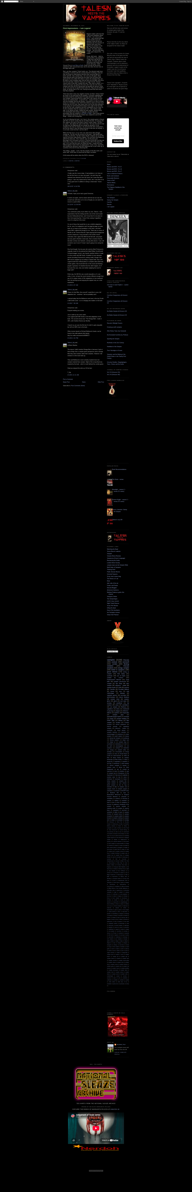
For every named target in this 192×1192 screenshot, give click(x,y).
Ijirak (128, 868)
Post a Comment (68, 379)
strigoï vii (112, 742)
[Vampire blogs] (118, 643)
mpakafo (111, 927)
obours (108, 933)
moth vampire (111, 843)
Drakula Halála (110, 864)
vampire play (124, 853)
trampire (123, 946)
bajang (119, 896)
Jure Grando (122, 783)
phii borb (111, 935)
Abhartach (111, 822)
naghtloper (111, 929)
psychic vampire (121, 806)
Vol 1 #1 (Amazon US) (113, 372)
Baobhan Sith (114, 792)
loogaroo (120, 921)
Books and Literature (113, 176)
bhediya (125, 896)
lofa (115, 921)
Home (84, 382)
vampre (118, 976)
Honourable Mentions (113, 178)
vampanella (124, 952)
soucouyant (109, 849)
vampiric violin (124, 974)
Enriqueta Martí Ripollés (119, 866)
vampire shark (111, 788)
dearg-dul (109, 761)
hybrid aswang (112, 911)
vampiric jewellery (125, 968)
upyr (128, 771)
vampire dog (122, 742)
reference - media (120, 685)
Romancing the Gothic (113, 560)
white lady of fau (122, 981)
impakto (115, 839)
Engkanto (109, 866)
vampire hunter (111, 687)
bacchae (109, 896)
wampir (127, 979)
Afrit (116, 859)
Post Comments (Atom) (78, 385)
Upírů (122, 882)
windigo (127, 820)
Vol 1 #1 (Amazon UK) (113, 374)
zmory (127, 983)
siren (115, 753)
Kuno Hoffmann (121, 870)
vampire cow (123, 786)
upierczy (127, 948)
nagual (117, 929)
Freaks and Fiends (112, 585)
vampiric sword (115, 974)
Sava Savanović (113, 829)
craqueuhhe (116, 901)
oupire (121, 845)
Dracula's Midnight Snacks (114, 323)
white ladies (112, 981)
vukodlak (109, 790)
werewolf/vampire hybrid (114, 716)
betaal (115, 833)
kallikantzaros (124, 839)
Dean (108, 581)
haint (108, 802)
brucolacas (124, 898)
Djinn (121, 824)
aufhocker (115, 894)
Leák (115, 827)
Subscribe (118, 141)
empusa (117, 907)
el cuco (110, 905)
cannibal (123, 732)
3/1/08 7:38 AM (73, 303)
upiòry (118, 950)
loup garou (126, 841)
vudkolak (109, 979)
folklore (120, 720)
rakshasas (118, 937)
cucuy (112, 835)
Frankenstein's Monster (114, 679)
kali (119, 777)
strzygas (125, 942)
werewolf (126, 662)
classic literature (124, 697)
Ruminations (110, 185)
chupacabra (125, 712)
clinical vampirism (121, 724)
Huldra (125, 825)
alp (118, 769)
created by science (115, 677)
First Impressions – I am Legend (76, 28)
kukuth (126, 915)
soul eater (123, 701)
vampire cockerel (120, 851)
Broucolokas (112, 862)
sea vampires (118, 938)
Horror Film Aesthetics (113, 610)
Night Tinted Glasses (113, 603)
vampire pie (115, 956)
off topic (114, 933)
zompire (77, 160)
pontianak (116, 763)
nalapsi (127, 929)
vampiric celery (111, 962)
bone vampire (115, 898)
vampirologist (110, 976)
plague (118, 711)
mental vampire (118, 925)
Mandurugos (120, 874)
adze (117, 831)
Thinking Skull (111, 569)
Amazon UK (115, 1109)
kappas (121, 913)
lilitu (116, 786)
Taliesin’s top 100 (117, 519)
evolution (124, 800)
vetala (113, 820)
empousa (125, 905)
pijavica (116, 935)
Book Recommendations (119, 469)
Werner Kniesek (125, 886)
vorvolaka (118, 857)
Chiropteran (121, 773)
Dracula (109, 204)
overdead (120, 933)
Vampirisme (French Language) (116, 558)
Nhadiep (109, 878)
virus (120, 691)
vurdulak (122, 979)
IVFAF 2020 (110, 720)
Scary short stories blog (114, 576)
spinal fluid (117, 849)
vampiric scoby (119, 972)
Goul (124, 792)
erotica (124, 907)
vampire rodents (110, 958)
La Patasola (115, 872)
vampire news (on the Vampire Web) (117, 565)
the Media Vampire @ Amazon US (117, 315)
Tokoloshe (109, 882)
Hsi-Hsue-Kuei (122, 868)
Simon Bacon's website (113, 551)
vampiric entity (122, 749)
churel (121, 899)
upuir (126, 950)
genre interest (112, 672)
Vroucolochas (110, 831)
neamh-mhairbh (120, 843)
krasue (127, 736)
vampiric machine (112, 732)
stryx (114, 942)
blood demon (121, 730)
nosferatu (109, 676)
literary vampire (114, 740)
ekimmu (127, 903)
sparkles (116, 712)
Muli (126, 874)
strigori (126, 940)
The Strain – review (117, 479)
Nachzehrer (115, 876)
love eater (126, 921)
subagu (115, 944)
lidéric (121, 919)
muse (121, 927)
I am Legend (110, 206)
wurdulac (109, 859)
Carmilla (109, 202)
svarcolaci (121, 944)
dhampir (122, 693)
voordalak (119, 820)
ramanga (125, 937)
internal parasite (112, 726)
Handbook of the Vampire (114, 346)
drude (117, 903)
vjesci (114, 977)
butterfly (125, 775)
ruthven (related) (114, 765)
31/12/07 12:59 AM (74, 204)
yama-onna (115, 983)
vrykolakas (118, 744)
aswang (109, 703)
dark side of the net (112, 583)
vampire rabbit (118, 816)
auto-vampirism (123, 894)
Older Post (101, 382)
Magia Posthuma (111, 874)
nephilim (124, 761)
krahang (127, 913)
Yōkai (125, 759)
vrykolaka (125, 977)
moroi (125, 777)
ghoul (115, 701)
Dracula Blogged (111, 587)
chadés (115, 899)
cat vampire (113, 707)
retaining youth (111, 808)
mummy (126, 687)
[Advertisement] (118, 431)
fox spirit (109, 746)
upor (122, 950)
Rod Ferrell (126, 827)
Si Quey (114, 880)
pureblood (119, 703)
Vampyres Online (112, 596)
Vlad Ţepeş (121, 674)
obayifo (116, 845)
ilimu (119, 911)
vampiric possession (120, 681)
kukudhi (121, 915)
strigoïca (109, 942)
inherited (109, 786)
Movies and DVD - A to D (114, 167)
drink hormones (119, 835)
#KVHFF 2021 (125, 790)
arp (120, 831)
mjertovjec (126, 925)
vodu (119, 977)
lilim (118, 802)
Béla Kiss (119, 862)
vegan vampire (111, 783)
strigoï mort (125, 740)
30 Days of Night (87, 113)
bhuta (108, 898)
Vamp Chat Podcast (113, 614)
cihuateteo (110, 798)
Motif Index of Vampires (114, 567)
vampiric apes (126, 958)
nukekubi (110, 845)
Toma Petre (116, 882)
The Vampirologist (112, 599)
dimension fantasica (113, 590)
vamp (116, 705)
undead (114, 662)
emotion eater (111, 777)
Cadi (126, 862)
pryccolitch (111, 937)
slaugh (125, 938)
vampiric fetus (119, 855)
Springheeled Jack (122, 880)
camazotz (123, 796)
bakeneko (126, 747)
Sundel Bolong (123, 829)
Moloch (120, 827)
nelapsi (127, 843)
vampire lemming (115, 853)
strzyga (119, 942)
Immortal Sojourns (112, 574)
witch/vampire (111, 697)
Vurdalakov (117, 886)
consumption (118, 751)
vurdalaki (115, 979)
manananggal (111, 734)
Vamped (109, 553)
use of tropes (121, 676)
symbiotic (109, 812)
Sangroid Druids (117, 878)
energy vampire (123, 668)
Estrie (119, 825)
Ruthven (123, 707)
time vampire (116, 946)
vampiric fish (123, 781)
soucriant (124, 810)
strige (121, 940)
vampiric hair (118, 966)
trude (113, 948)
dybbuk (116, 800)
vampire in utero (119, 954)
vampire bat (112, 773)
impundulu (124, 911)
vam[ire (118, 952)
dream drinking (110, 903)
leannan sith (124, 917)
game (119, 909)
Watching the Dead (112, 549)
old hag (109, 763)
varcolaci (109, 977)
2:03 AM (83, 158)
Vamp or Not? (111, 180)
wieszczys (125, 857)
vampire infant (114, 699)
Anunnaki (124, 859)
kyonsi (112, 691)
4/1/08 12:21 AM (73, 375)
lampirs (114, 917)
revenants (109, 730)
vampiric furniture (123, 964)
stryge (123, 849)
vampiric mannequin (113, 970)
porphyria (120, 734)
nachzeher (126, 927)
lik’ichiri (126, 919)
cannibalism (125, 705)
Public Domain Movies (113, 572)
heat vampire (126, 909)
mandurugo (121, 923)
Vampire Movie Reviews (114, 556)
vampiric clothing (117, 818)
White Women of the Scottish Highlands (118, 888)
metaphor (124, 802)
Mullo (108, 876)
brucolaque (121, 833)
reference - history (120, 728)
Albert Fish (119, 822)
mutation (122, 771)
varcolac (125, 976)
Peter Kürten (118, 759)
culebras (117, 798)
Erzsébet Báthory (123, 689)
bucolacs (109, 899)
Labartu (122, 872)
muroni (116, 927)
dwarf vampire (111, 785)
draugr (112, 749)
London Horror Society (113, 562)
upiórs (109, 950)
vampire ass (111, 851)
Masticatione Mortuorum (114, 794)
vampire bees (110, 954)
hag (125, 785)
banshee (110, 833)
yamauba (122, 983)
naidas (122, 929)
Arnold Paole (123, 753)
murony (109, 804)
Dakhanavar (115, 824)
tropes (125, 779)
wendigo (109, 751)
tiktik (116, 812)
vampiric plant (118, 714)
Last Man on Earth (78, 65)
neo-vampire (111, 931)
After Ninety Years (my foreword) (116, 331)
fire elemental (120, 837)
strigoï (111, 718)
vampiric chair (120, 962)
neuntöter (119, 931)
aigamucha (119, 890)
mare (115, 771)
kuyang (108, 841)
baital (114, 896)
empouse (109, 907)
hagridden (117, 761)
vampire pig (124, 956)
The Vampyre (111, 197)
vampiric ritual (110, 972)
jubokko (109, 913)
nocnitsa (125, 931)
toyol (121, 812)
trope (128, 849)
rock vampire (110, 938)
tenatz (127, 944)
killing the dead (111, 608)
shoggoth (120, 847)
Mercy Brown (117, 757)
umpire (117, 948)
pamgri (126, 845)
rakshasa (109, 779)
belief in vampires (118, 670)
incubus (118, 722)
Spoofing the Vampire (113, 339)
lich (117, 919)
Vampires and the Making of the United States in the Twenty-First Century (116, 356)
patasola (127, 933)
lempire (108, 919)
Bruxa (120, 767)
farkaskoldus (110, 909)
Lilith (120, 687)
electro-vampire (117, 905)
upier (122, 948)
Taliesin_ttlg (71, 191)
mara (128, 923)
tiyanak (124, 765)
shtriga (125, 847)
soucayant (117, 779)
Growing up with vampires (114, 327)
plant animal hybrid (111, 847)
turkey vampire (111, 781)
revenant (126, 716)
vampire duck (111, 767)
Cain (125, 744)
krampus (110, 915)
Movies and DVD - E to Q (114, 169)
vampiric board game (124, 960)
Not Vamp (119, 683)
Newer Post (66, 382)
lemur (113, 919)
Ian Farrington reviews (113, 612)
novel (88, 38)
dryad (122, 903)
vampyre (118, 747)
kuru (113, 802)
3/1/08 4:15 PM (73, 338)
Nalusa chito (124, 876)
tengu (110, 946)
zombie (114, 664)
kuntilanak (126, 738)
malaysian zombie (113, 923)
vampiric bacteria (113, 960)
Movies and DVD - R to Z (114, 171)
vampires (118, 958)
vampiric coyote (114, 964)
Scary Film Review (112, 605)
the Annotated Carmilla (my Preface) (117, 335)
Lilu (126, 872)
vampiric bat (110, 855)
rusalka (120, 808)
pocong (122, 935)
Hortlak (115, 868)
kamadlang (115, 913)
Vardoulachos (123, 884)
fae (120, 785)
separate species (112, 695)
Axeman (117, 860)
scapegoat (116, 810)
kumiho (108, 917)
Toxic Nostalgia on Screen (114, 350)
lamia (118, 709)
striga (117, 940)
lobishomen (109, 921)
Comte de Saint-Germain (114, 755)
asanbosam (126, 831)
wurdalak (109, 983)
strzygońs (109, 944)
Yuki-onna (118, 775)
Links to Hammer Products (114, 173)
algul (115, 892)
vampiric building (121, 718)
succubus (123, 695)
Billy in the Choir (125, 860)
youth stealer (118, 736)
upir (114, 950)
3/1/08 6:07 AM (73, 285)
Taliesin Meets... (112, 182)
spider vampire (110, 940)
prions (127, 935)
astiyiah (121, 892)
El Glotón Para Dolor (122, 864)
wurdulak (116, 790)
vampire (71, 160)
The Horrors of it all (112, 578)
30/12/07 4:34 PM (74, 186)
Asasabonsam (110, 860)
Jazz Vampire (112, 870)
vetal (113, 857)
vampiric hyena (115, 968)
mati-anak (111, 925)
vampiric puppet (122, 788)
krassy (115, 915)
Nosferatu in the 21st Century (115, 342)
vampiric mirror (123, 970)
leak (119, 917)
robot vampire (125, 763)
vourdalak (109, 744)
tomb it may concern (113, 601)
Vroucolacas (110, 886)
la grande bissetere (117, 841)
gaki (116, 909)
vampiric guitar (110, 966)
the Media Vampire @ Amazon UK (117, 311)
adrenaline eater (111, 890)
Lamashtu (109, 827)
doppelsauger (124, 901)
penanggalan (119, 746)
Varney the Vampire (112, 200)
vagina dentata (110, 952)
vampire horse (118, 814)
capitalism (110, 709)
